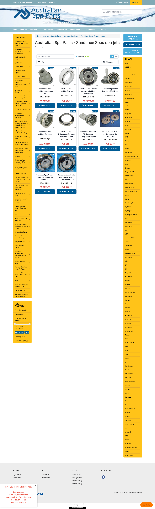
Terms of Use (62, 29)
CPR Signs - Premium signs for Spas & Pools (22, 143)
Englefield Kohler (130, 172)
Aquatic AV (128, 94)
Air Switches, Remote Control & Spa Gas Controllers (21, 103)
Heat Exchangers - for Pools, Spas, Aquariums (21, 187)
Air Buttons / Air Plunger (20, 91)
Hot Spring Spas (130, 203)
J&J (126, 234)
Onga (127, 304)
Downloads (48, 29)
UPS (126, 436)
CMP (126, 137)
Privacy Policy (77, 478)
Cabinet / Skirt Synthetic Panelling (21, 132)
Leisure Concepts (130, 253)
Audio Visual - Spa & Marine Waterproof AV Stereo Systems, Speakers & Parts (21, 124)
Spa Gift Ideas (19, 63)
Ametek (127, 79)
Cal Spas (128, 129)
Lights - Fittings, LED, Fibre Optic (21, 219)
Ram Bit (127, 339)
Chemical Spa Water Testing (21, 138)
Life (126, 261)
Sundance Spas (22, 341)
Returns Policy (77, 484)
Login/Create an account (23, 2)
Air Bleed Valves (20, 76)
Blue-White (128, 117)
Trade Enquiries (133, 37)
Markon (127, 280)
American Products (131, 75)
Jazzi (127, 242)
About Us (23, 29)
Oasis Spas (128, 296)
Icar (126, 218)
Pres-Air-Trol (129, 331)
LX (126, 269)
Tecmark (128, 420)
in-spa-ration (129, 222)
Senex (127, 350)
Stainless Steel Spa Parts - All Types (21, 268)
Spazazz (128, 397)
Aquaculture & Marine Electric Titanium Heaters (21, 201)
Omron (127, 300)
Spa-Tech (128, 378)
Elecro (127, 164)
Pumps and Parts (20, 242)
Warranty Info (76, 29)
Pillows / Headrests (21, 232)
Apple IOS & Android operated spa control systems (21, 43)
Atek (126, 106)
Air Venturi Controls (21, 109)
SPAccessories (130, 381)
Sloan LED (128, 358)
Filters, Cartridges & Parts (21, 169)
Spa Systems (129, 374)
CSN (126, 145)
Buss (127, 125)
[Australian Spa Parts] (38, 13)
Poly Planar (128, 315)
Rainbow (128, 335)
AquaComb (128, 86)
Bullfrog (127, 121)
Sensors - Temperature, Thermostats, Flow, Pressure (21, 254)
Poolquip (128, 323)
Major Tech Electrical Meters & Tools (21, 285)
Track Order (17, 478)
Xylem (127, 451)
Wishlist (52, 2)
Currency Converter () (132, 52)
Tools (16, 280)
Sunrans (127, 412)
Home (15, 29)
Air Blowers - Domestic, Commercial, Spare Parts (21, 83)
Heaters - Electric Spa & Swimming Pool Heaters (21, 179)
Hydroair (127, 207)
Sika (126, 354)
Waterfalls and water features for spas (21, 295)
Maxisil (127, 284)
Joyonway (128, 246)
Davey (127, 148)
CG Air (127, 133)
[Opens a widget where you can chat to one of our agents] (146, 505)
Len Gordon (128, 257)
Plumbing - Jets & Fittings (90, 36)
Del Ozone (128, 152)
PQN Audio (128, 327)
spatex (127, 393)
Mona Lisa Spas (130, 292)
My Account (17, 475)
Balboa (127, 110)
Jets (16, 214)
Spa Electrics (129, 370)
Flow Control (129, 183)
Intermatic (128, 226)
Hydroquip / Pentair (131, 214)
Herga (127, 199)
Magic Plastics (130, 273)
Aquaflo (127, 90)
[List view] (116, 56)
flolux (127, 179)
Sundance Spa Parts (71, 36)
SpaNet (127, 385)
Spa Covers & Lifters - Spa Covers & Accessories (21, 150)
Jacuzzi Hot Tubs (130, 238)
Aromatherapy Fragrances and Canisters (20, 115)
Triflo (126, 428)
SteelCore (128, 401)
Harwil (127, 195)
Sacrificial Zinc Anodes (19, 246)
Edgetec (127, 160)
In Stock (19, 314)
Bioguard (128, 114)
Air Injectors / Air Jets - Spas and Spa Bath (21, 97)
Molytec (127, 288)
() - (122, 2)
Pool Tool (128, 319)
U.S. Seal (128, 432)
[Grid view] (112, 56)
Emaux (127, 168)
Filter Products (19, 305)
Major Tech (128, 277)
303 (126, 63)
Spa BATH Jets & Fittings (20, 262)
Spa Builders (129, 366)
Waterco (128, 444)
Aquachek (128, 82)
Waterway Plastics (131, 447)
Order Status (41, 2)
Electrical (18, 156)
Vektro (127, 440)
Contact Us (101, 29)
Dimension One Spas (131, 156)
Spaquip (127, 389)
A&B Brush (128, 67)
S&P (126, 346)
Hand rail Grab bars (20, 174)
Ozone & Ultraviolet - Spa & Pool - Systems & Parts (21, 226)
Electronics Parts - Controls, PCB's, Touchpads (20, 162)
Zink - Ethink (129, 455)
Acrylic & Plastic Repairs (20, 71)
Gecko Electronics (131, 191)
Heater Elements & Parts (20, 194)
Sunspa (127, 416)
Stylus (127, 405)
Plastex (127, 311)
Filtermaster (129, 176)
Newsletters (90, 29)
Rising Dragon (129, 343)
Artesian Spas (129, 98)
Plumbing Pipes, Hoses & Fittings (20, 237)
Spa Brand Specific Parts (20, 58)
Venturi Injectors (20, 290)
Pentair (127, 308)
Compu (127, 141)
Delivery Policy (77, 481)
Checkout (136, 2)
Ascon (127, 102)
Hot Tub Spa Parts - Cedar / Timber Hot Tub (20, 208)
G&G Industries (130, 187)
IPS (126, 230)
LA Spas (127, 249)
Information (35, 29)
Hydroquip (128, 211)
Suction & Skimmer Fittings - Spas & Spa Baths (21, 275)
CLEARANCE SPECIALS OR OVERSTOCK (19, 51)
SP (126, 362)
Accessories (19, 67)
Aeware (127, 71)
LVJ (126, 265)
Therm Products (130, 424)
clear (27, 332)
